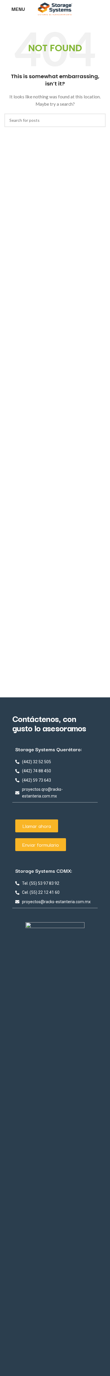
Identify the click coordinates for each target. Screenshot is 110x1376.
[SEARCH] (99, 120)
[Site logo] (55, 8)
